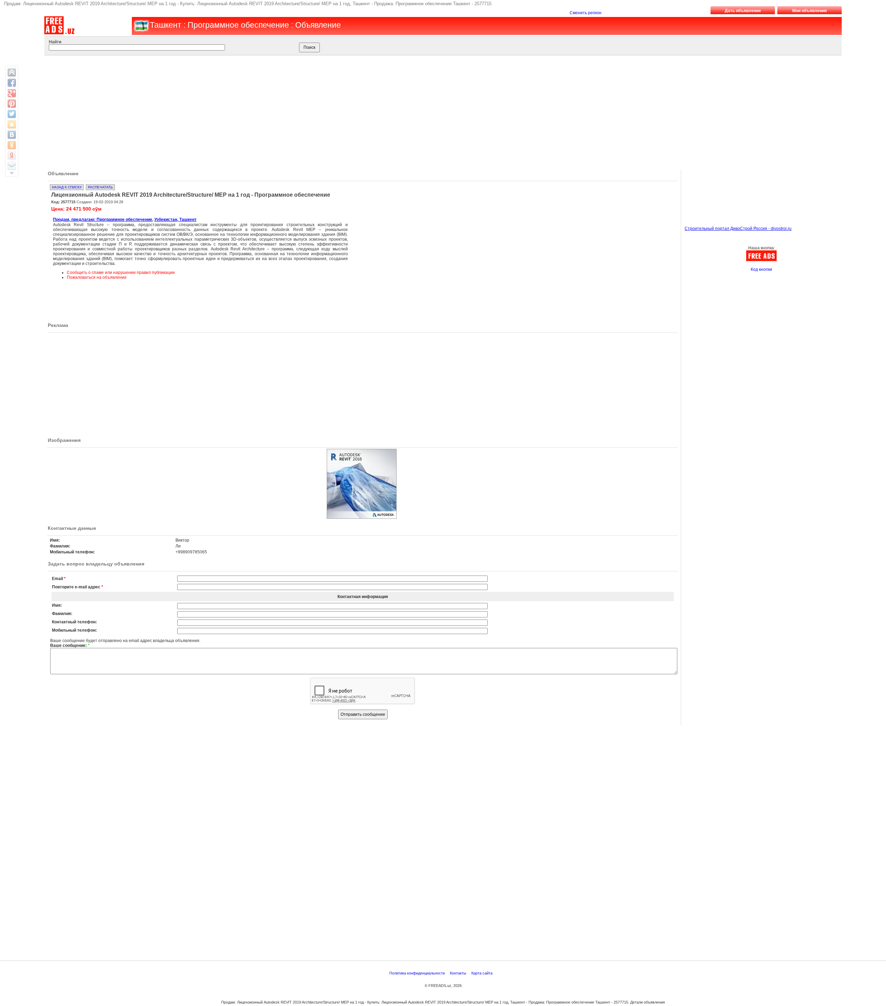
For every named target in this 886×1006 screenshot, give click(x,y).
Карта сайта (482, 973)
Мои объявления (809, 10)
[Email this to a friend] (12, 166)
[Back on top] (12, 72)
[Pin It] (12, 103)
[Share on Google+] (12, 93)
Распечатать (100, 187)
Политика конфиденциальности (417, 973)
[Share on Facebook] (12, 83)
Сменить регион (586, 12)
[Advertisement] (430, 110)
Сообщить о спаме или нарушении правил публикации (121, 272)
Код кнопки (761, 269)
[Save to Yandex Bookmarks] (12, 155)
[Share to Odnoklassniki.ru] (12, 145)
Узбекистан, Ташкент (175, 219)
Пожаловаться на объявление (97, 277)
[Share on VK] (12, 135)
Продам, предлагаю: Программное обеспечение (102, 219)
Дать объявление (743, 10)
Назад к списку (67, 187)
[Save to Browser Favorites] (12, 124)
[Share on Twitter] (12, 114)
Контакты (458, 973)
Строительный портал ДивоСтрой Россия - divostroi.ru (738, 228)
